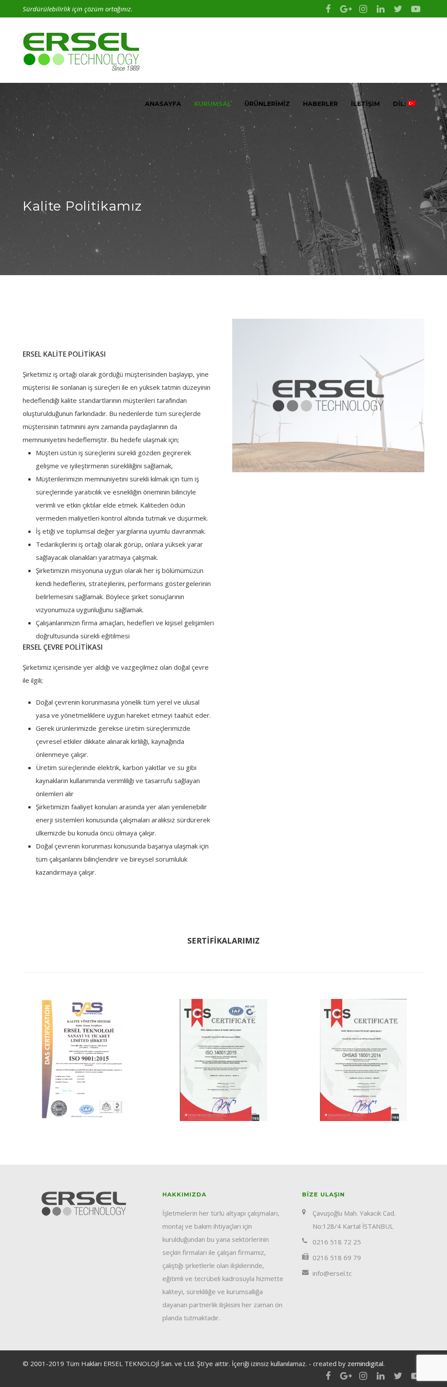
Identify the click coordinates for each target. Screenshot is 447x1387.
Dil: (400, 104)
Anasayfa (163, 104)
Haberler (320, 104)
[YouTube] (415, 8)
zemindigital (365, 1363)
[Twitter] (398, 8)
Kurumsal (212, 104)
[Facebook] (328, 8)
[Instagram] (363, 8)
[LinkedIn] (380, 8)
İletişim (365, 104)
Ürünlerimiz (267, 104)
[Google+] (345, 8)
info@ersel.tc (332, 1273)
